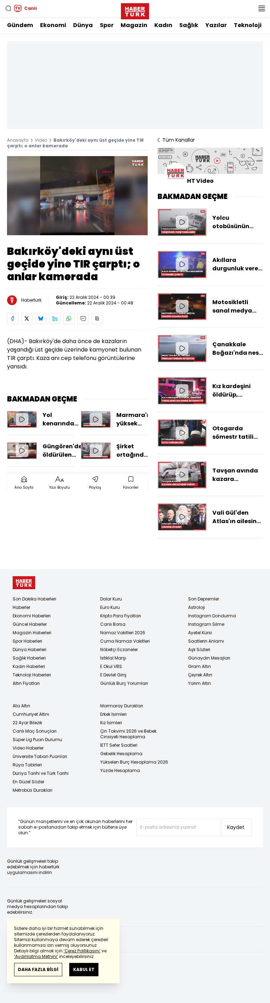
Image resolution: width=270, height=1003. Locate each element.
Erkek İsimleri (113, 714)
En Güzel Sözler (28, 782)
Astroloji (196, 607)
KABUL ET (84, 969)
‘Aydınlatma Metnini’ (36, 956)
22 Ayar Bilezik (27, 723)
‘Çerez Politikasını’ (82, 951)
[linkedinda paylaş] (54, 318)
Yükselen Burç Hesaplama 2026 (134, 762)
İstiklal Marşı (113, 658)
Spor (107, 25)
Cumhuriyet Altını (31, 714)
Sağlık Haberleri (29, 658)
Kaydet (235, 827)
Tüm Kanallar (178, 139)
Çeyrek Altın (200, 675)
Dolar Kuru (111, 599)
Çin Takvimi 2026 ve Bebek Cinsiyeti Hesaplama (128, 734)
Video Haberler (28, 748)
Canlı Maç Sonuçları (35, 731)
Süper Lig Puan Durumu (37, 739)
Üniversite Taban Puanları (40, 756)
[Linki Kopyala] (97, 318)
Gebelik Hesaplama (121, 754)
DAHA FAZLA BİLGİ (38, 969)
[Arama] (8, 8)
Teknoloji (248, 25)
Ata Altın (21, 706)
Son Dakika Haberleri (34, 599)
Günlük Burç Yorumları (124, 683)
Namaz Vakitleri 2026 (122, 633)
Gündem (20, 25)
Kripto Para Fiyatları (120, 616)
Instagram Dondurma (212, 616)
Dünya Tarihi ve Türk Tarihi (41, 773)
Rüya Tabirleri (27, 765)
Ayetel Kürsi (200, 633)
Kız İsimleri (111, 723)
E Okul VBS (111, 666)
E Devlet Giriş (113, 675)
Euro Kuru (110, 607)
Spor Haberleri (27, 641)
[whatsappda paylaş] (69, 318)
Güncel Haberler (30, 624)
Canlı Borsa (113, 624)
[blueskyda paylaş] (40, 318)
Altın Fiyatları (26, 683)
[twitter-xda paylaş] (26, 318)
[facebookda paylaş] (12, 318)
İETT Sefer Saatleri (118, 745)
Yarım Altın (199, 683)
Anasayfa (17, 140)
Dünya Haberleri (29, 649)
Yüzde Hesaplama (120, 770)
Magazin (134, 25)
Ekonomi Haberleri (32, 616)
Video (41, 140)
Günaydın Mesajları (209, 658)
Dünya (83, 25)
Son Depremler (203, 599)
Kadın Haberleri (29, 666)
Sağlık (188, 25)
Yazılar (216, 25)
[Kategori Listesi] (261, 8)
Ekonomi (53, 25)
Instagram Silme (206, 624)
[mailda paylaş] (83, 318)
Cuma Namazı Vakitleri (125, 641)
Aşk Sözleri (199, 649)
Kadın (163, 25)
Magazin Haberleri (32, 633)
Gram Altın (199, 666)
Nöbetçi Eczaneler (119, 649)
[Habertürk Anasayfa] (135, 10)
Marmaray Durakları (121, 706)
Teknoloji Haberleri (32, 675)
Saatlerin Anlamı (206, 641)
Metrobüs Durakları (32, 790)
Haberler (21, 607)
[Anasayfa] (24, 582)
